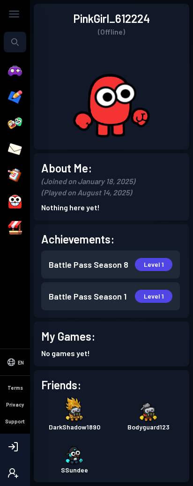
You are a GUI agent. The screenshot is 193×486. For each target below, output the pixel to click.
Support (15, 421)
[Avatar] (15, 202)
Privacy (15, 404)
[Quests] (15, 175)
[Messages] (15, 149)
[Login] (15, 447)
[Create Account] (15, 473)
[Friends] (15, 123)
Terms (15, 388)
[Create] (15, 97)
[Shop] (15, 228)
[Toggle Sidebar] (14, 14)
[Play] (15, 71)
